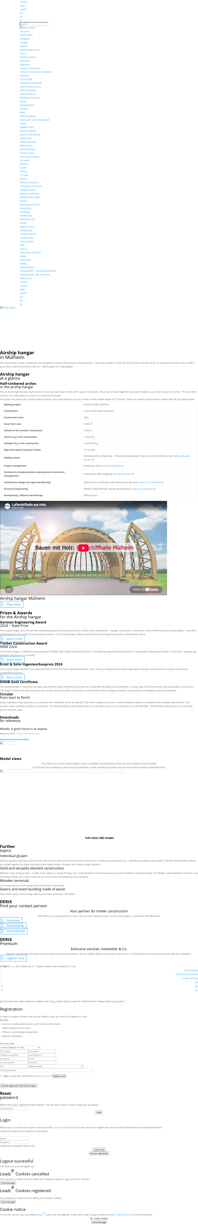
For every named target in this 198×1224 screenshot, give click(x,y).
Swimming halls (28, 141)
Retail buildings (28, 130)
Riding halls (26, 145)
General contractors (30, 68)
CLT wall (24, 175)
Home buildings (28, 90)
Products (24, 163)
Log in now (99, 1149)
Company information (186, 974)
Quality (23, 46)
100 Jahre (25, 31)
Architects (25, 60)
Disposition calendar (30, 252)
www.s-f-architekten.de (151, 482)
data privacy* (44, 1076)
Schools (24, 108)
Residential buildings (31, 82)
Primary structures (29, 182)
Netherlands (15, 926)
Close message (8, 1183)
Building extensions (30, 97)
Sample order (27, 237)
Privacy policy (191, 970)
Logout (23, 9)
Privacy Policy (122, 1214)
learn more (14, 639)
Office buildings (28, 116)
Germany (13, 920)
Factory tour (26, 215)
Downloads (25, 259)
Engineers (25, 64)
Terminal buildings (29, 156)
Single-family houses (30, 86)
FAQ (22, 245)
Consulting (25, 208)
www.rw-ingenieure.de (144, 488)
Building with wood (30, 49)
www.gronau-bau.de (123, 473)
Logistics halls (27, 127)
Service (23, 200)
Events (23, 223)
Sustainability (27, 267)
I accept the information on (27, 1076)
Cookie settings (190, 978)
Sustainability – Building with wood (38, 270)
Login (22, 5)
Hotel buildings (28, 93)
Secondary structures (31, 186)
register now (15, 958)
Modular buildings (29, 193)
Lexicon (24, 248)
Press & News (27, 241)
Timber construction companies (36, 71)
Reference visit (27, 219)
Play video (13, 604)
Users (23, 53)
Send (99, 1112)
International (15, 931)
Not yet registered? (64, 1127)
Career (23, 282)
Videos (23, 263)
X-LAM (23, 167)
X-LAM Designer (28, 234)
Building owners (28, 57)
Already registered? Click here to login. (18, 1085)
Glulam (23, 178)
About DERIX (26, 34)
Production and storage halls (35, 119)
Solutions (24, 75)
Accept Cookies (101, 1218)
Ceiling (23, 171)
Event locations (27, 149)
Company (25, 38)
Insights (24, 42)
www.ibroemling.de (113, 465)
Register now (59, 1076)
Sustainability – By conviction (35, 274)
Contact (24, 1)
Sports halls (26, 138)
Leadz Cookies (45, 1213)
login (84, 1016)
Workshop (25, 212)
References (25, 278)
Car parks (25, 160)
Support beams (28, 189)
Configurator (26, 230)
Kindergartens (27, 105)
